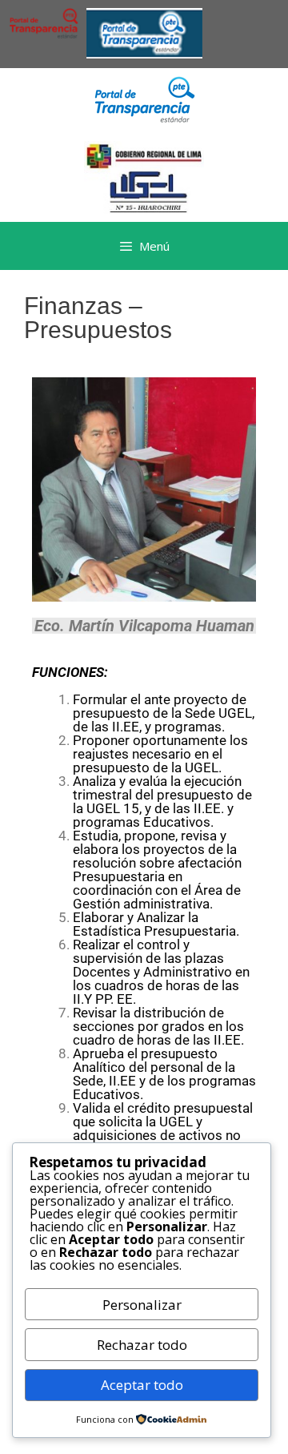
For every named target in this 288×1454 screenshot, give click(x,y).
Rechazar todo (142, 1344)
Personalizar (142, 1304)
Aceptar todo (142, 1384)
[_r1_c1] (144, 118)
